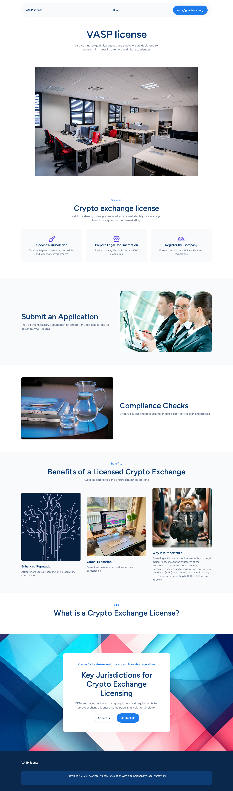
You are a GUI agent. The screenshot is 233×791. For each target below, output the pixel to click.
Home (116, 10)
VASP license (33, 10)
